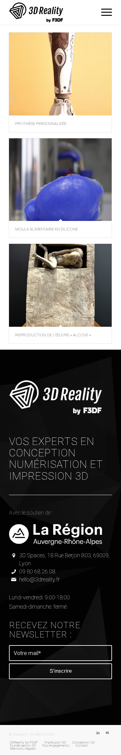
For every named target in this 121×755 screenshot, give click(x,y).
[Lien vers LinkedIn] (98, 733)
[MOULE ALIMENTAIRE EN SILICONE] (60, 179)
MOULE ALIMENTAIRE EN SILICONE (46, 229)
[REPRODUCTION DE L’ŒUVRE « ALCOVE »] (60, 285)
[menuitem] (103, 12)
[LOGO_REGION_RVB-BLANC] (55, 534)
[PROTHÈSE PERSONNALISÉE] (60, 73)
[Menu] (103, 12)
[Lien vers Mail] (107, 733)
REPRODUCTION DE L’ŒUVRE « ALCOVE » (53, 335)
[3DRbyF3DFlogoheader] (50, 12)
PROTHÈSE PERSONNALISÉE (40, 123)
